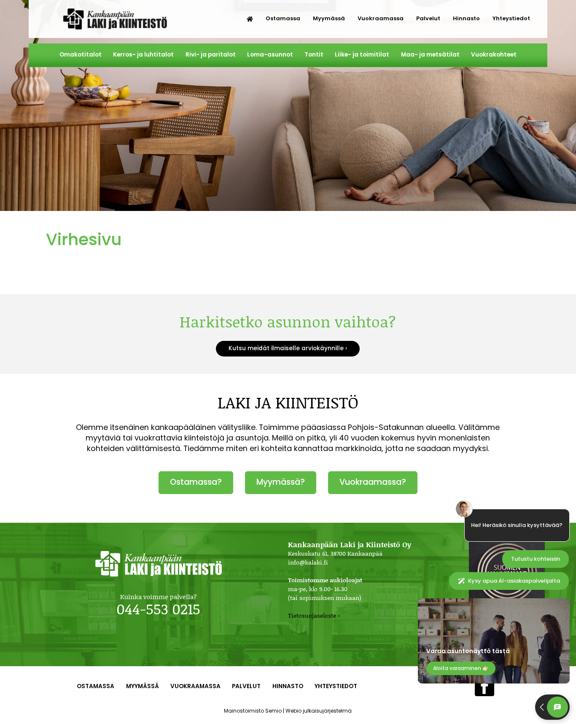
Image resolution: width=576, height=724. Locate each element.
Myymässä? (280, 482)
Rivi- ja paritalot (211, 55)
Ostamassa (283, 18)
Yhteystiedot (511, 18)
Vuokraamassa (381, 18)
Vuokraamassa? (372, 482)
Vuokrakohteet (494, 55)
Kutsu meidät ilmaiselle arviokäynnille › (288, 348)
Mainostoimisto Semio (253, 710)
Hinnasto (466, 18)
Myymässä (329, 18)
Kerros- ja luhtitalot (143, 55)
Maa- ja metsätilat (430, 55)
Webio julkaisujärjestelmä (318, 710)
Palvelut (428, 18)
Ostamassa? (196, 482)
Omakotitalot (80, 55)
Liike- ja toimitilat (362, 55)
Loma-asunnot (270, 55)
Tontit (313, 55)
